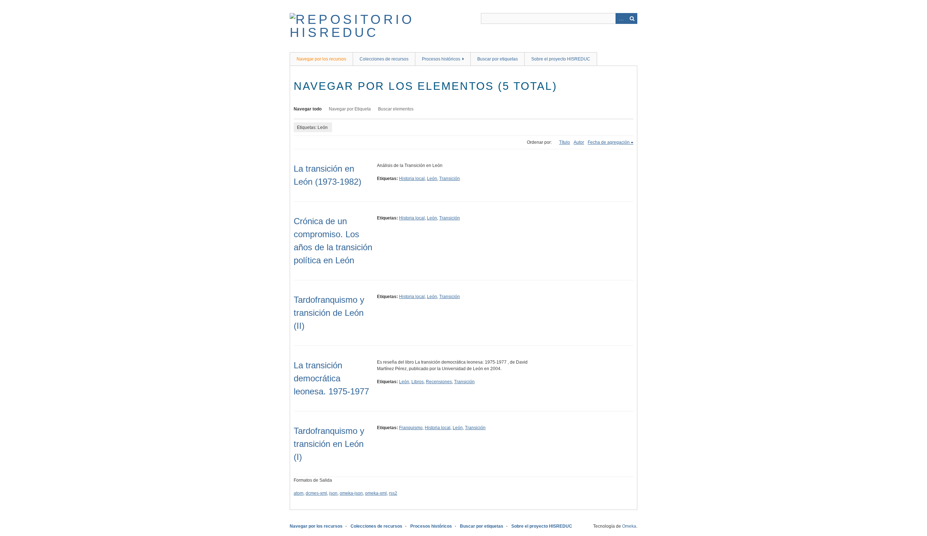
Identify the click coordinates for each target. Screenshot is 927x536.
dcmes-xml (316, 493)
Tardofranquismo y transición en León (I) (329, 444)
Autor (579, 142)
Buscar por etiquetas (497, 59)
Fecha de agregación (609, 142)
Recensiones (439, 381)
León (432, 178)
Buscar (631, 18)
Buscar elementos (396, 109)
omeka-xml (376, 493)
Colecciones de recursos (384, 59)
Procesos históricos (441, 59)
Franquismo (411, 427)
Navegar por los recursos (321, 59)
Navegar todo (308, 109)
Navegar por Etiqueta (350, 109)
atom (298, 493)
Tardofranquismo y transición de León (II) (329, 313)
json (333, 493)
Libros (417, 381)
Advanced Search (621, 18)
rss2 (393, 493)
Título (564, 142)
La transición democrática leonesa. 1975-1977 (331, 378)
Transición (449, 178)
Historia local (412, 178)
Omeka (629, 526)
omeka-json (351, 493)
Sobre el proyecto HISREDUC (560, 59)
